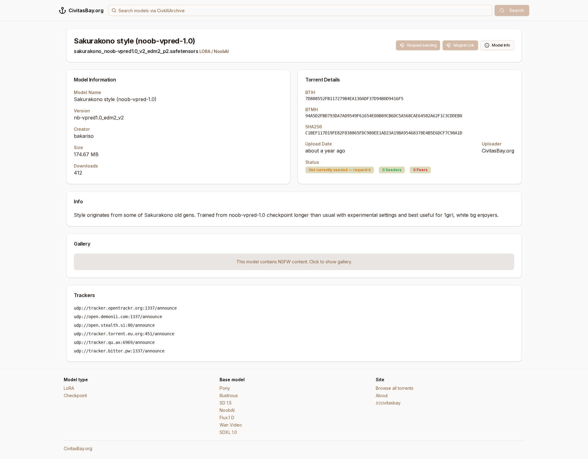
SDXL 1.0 (228, 432)
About (382, 395)
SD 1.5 (226, 402)
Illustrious (229, 395)
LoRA (69, 388)
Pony (225, 388)
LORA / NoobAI (213, 51)
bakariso (84, 136)
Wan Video (231, 424)
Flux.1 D (227, 417)
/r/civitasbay (388, 402)
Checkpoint (75, 395)
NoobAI (227, 410)
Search (516, 10)
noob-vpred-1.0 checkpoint (260, 215)
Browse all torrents (394, 388)
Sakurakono (158, 215)
